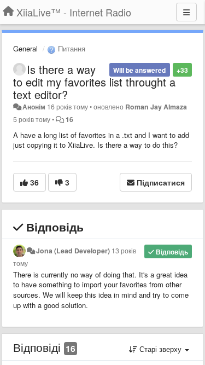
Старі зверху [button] (160, 349)
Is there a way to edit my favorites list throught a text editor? (94, 81)
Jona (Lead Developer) (73, 251)
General (25, 48)
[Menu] (186, 12)
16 (69, 119)
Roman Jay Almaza (156, 107)
